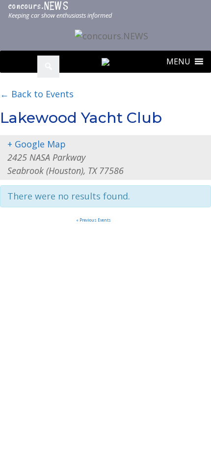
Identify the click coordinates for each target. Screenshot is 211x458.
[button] (178, 62)
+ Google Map (36, 144)
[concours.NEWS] (111, 35)
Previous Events (93, 220)
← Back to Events (37, 94)
